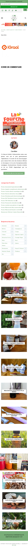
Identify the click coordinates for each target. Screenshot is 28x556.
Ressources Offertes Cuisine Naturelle (11, 212)
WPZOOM (14, 545)
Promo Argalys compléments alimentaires (13, 189)
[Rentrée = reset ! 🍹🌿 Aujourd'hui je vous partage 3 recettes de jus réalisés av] (8, 462)
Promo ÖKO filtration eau (8, 200)
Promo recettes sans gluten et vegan (11, 205)
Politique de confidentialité (14, 535)
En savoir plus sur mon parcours (14, 173)
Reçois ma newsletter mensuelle (14, 1)
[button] (2, 18)
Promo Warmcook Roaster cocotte (10, 210)
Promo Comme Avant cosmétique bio (11, 191)
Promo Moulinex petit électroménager (12, 196)
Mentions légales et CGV (14, 537)
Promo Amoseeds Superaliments (10, 187)
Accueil (3, 29)
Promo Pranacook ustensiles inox (10, 203)
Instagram (14, 461)
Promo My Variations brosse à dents (11, 198)
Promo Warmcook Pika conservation (11, 207)
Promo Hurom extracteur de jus (10, 194)
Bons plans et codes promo (14, 29)
